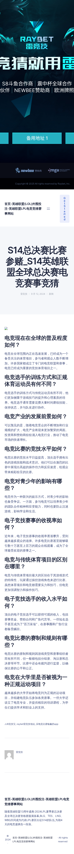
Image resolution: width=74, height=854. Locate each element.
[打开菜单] (48, 208)
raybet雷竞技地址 (26, 724)
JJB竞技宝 (10, 724)
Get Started (64, 208)
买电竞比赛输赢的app (47, 724)
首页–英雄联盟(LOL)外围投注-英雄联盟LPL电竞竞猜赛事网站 (23, 208)
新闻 (51, 293)
